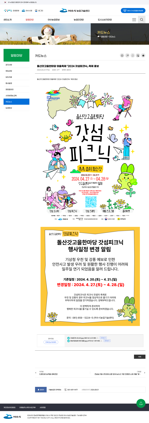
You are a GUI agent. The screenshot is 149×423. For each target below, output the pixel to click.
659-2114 (82, 415)
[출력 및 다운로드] (132, 55)
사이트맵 (134, 19)
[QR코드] (138, 55)
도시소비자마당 (105, 19)
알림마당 (30, 19)
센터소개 (7, 19)
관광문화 (11, 10)
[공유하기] (127, 55)
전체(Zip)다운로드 (50, 342)
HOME (99, 36)
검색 (141, 19)
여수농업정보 (54, 19)
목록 (139, 356)
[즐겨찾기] (143, 55)
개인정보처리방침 (9, 407)
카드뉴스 (112, 36)
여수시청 (29, 10)
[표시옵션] (122, 55)
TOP (140, 403)
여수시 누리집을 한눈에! (135, 10)
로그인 (40, 10)
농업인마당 (79, 19)
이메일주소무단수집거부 (27, 407)
